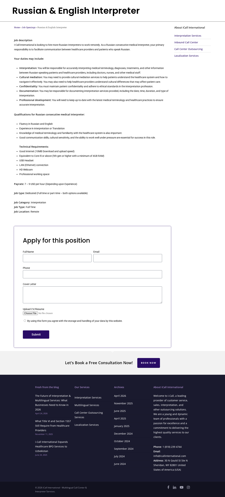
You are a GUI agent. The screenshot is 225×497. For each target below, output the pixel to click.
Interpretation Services (88, 397)
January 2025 (121, 426)
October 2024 (122, 441)
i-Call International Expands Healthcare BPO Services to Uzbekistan (51, 446)
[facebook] (168, 487)
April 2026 (120, 395)
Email (96, 251)
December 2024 (123, 433)
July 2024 (119, 456)
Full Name (28, 251)
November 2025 (123, 403)
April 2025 (120, 418)
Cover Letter (29, 284)
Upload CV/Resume (33, 309)
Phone (26, 268)
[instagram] (188, 487)
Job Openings (29, 27)
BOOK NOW (148, 362)
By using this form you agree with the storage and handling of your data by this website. (75, 320)
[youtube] (181, 487)
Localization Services (87, 424)
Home (17, 27)
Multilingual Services (87, 405)
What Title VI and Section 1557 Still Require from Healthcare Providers (53, 425)
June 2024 (120, 464)
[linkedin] (174, 487)
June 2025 (120, 411)
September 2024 (123, 448)
